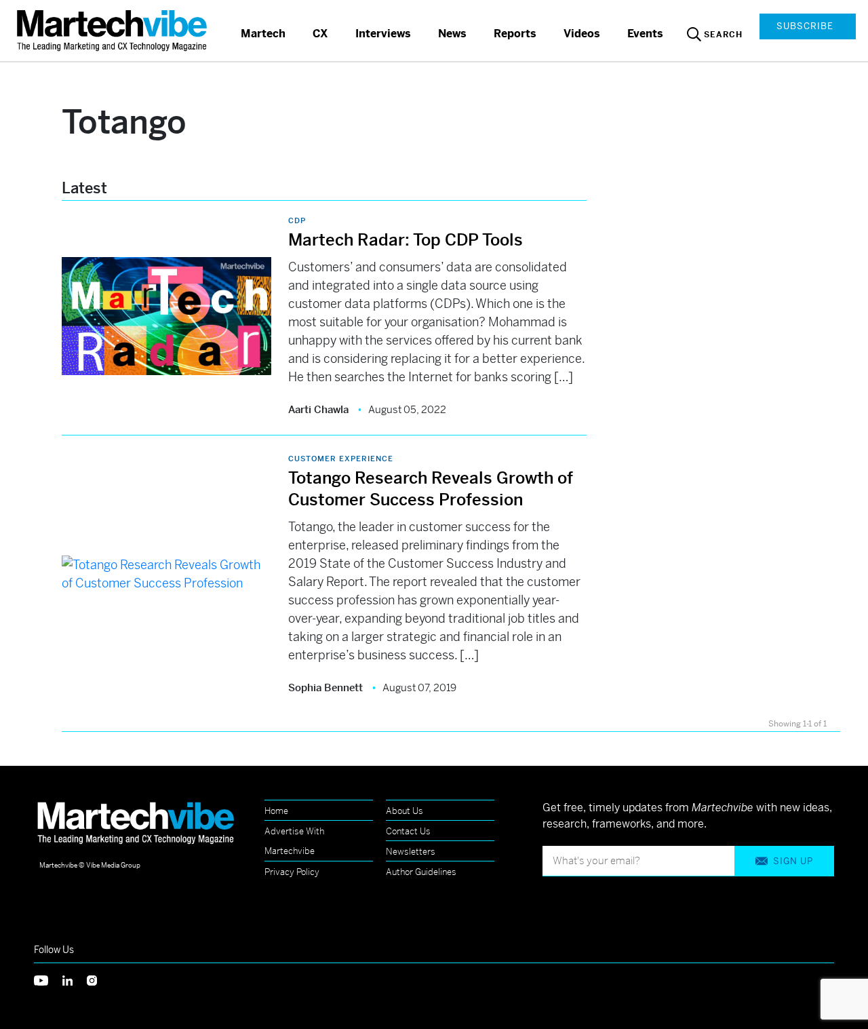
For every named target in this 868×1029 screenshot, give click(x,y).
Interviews (383, 33)
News (452, 33)
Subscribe (804, 26)
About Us (404, 811)
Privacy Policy (291, 872)
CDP (297, 220)
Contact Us (408, 831)
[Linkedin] (74, 979)
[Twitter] (48, 979)
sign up (793, 861)
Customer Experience (340, 458)
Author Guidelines (421, 872)
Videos (582, 33)
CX (320, 33)
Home (276, 811)
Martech (263, 33)
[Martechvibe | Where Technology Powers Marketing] (113, 30)
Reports (515, 33)
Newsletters (410, 851)
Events (645, 33)
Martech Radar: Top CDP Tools (405, 240)
